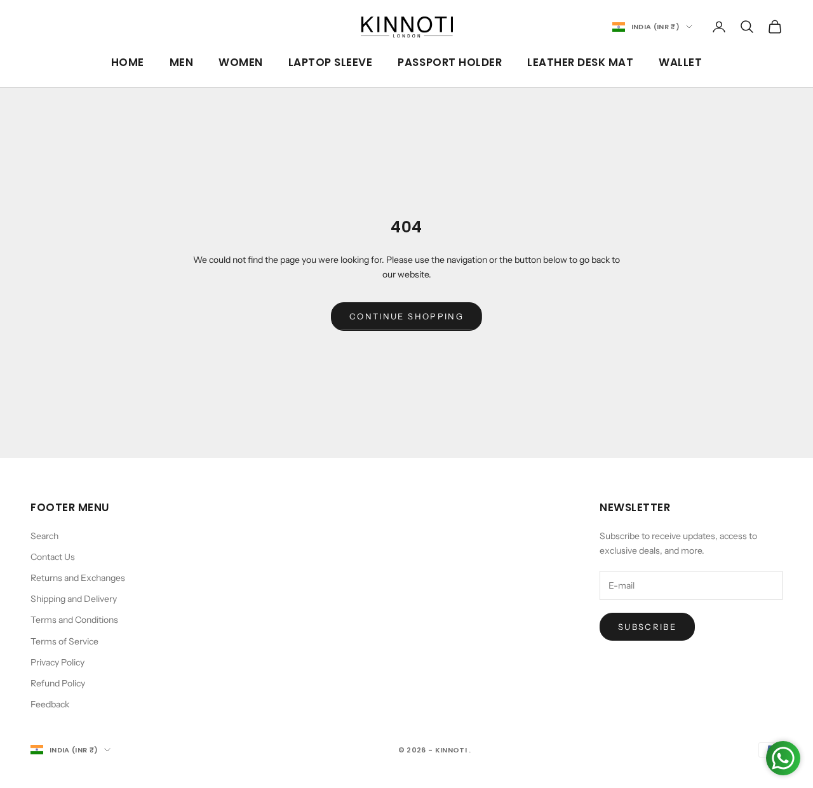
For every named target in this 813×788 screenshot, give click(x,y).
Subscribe (647, 627)
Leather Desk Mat (580, 62)
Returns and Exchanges (77, 578)
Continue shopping (406, 316)
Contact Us (52, 557)
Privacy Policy (57, 662)
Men (182, 62)
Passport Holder (450, 62)
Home (127, 62)
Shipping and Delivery (73, 598)
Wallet (680, 62)
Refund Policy (57, 683)
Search (44, 536)
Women (240, 62)
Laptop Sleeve (330, 62)
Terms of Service (64, 641)
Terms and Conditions (74, 619)
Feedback (49, 704)
